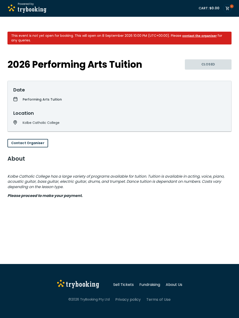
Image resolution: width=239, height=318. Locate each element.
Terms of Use (158, 299)
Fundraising (149, 284)
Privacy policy (128, 299)
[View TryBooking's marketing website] (78, 285)
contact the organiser (199, 35)
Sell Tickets (123, 284)
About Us (174, 284)
